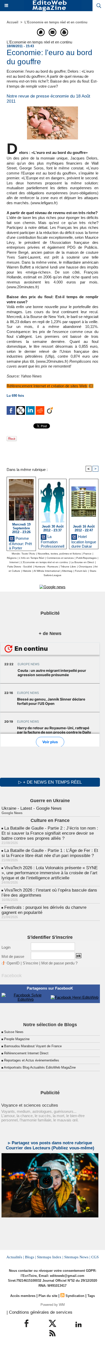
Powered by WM (53, 1305)
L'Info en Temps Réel (31, 558)
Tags (91, 1296)
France (87, 553)
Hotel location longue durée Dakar (83, 540)
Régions (12, 558)
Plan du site (47, 1296)
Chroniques (85, 566)
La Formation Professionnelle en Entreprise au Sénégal (52, 540)
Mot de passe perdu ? (59, 963)
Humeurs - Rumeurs (46, 566)
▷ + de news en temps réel (50, 782)
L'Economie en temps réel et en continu (55, 22)
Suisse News (13, 1032)
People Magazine (17, 1039)
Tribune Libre (68, 566)
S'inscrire (30, 963)
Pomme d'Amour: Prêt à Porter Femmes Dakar (20, 542)
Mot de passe (13, 956)
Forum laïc (81, 570)
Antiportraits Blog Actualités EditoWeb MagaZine (40, 1067)
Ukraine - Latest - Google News (32, 808)
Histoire (27, 570)
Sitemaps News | (77, 1257)
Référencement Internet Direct (26, 1053)
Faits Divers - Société (19, 566)
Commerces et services (60, 558)
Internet (14, 562)
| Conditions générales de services (39, 1312)
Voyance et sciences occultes (29, 1105)
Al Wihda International (47, 570)
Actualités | (15, 1257)
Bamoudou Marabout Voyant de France (33, 1046)
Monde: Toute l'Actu (23, 553)
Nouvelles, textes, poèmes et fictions (59, 553)
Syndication (74, 1296)
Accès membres (22, 1296)
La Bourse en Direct (82, 562)
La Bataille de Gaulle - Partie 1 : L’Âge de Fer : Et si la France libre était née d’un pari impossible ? (50, 853)
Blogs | (30, 1257)
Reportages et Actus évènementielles (31, 1060)
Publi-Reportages (86, 558)
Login (6, 947)
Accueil (12, 22)
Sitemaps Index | (50, 1257)
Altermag (67, 570)
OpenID (13, 963)
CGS (95, 1257)
